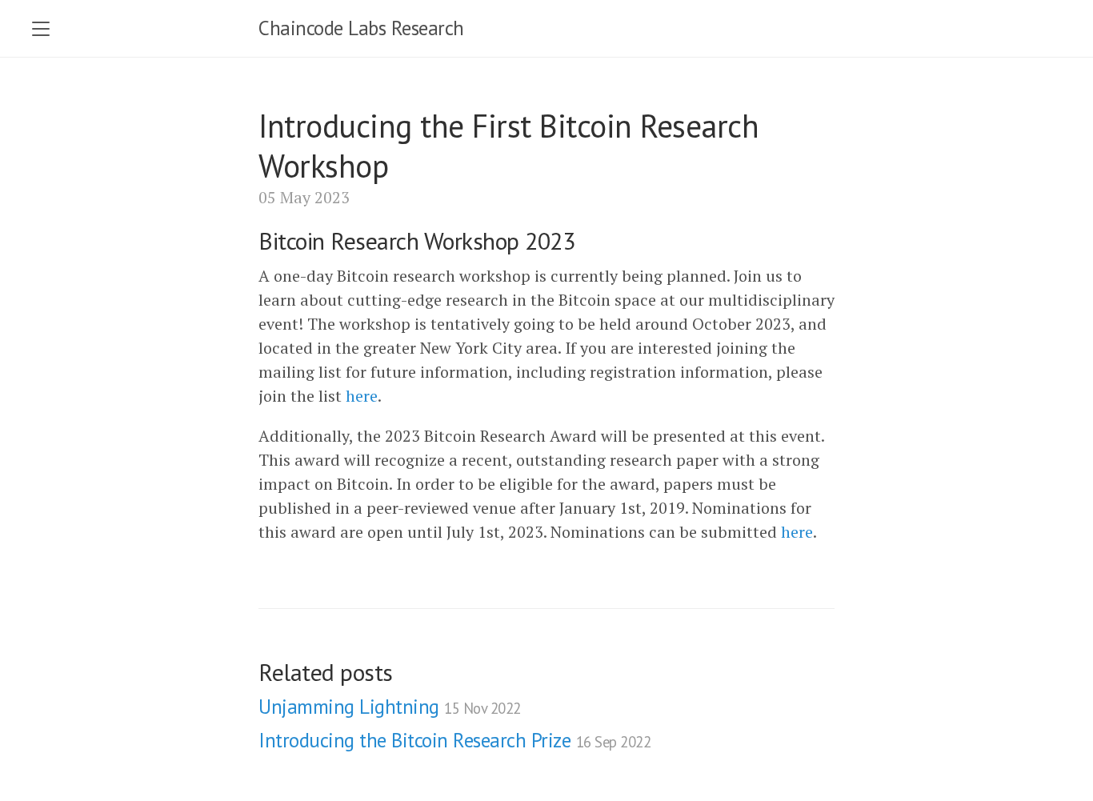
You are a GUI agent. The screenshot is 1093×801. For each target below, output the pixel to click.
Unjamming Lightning (389, 706)
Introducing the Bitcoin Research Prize (454, 740)
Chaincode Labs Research (361, 28)
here (362, 396)
